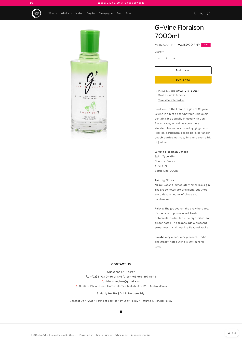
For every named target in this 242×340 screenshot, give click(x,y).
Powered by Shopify (67, 335)
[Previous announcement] (86, 3)
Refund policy (121, 335)
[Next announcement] (156, 3)
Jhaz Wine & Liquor (48, 335)
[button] (53, 13)
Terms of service (104, 335)
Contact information (140, 335)
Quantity (159, 51)
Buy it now (183, 79)
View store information (171, 99)
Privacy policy (86, 335)
